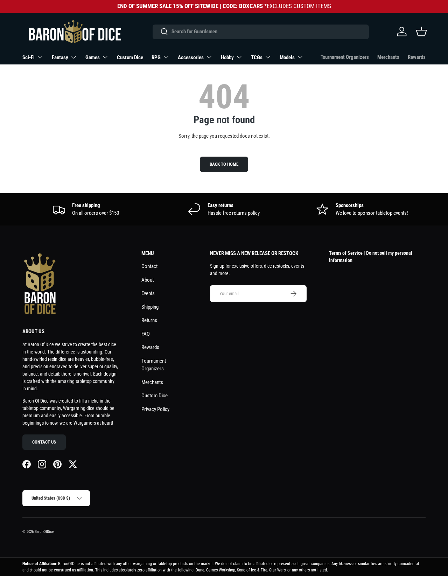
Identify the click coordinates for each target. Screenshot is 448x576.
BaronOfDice (44, 531)
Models (287, 57)
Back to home (224, 164)
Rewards (417, 57)
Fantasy (60, 57)
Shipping (150, 307)
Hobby (227, 57)
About (147, 280)
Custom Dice (130, 57)
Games (92, 57)
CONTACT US (44, 442)
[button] (421, 31)
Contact (149, 266)
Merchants (388, 57)
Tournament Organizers (345, 57)
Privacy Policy (155, 409)
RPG (156, 57)
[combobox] (261, 31)
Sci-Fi (28, 57)
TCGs (256, 57)
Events (148, 293)
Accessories (191, 57)
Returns (149, 320)
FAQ (145, 334)
